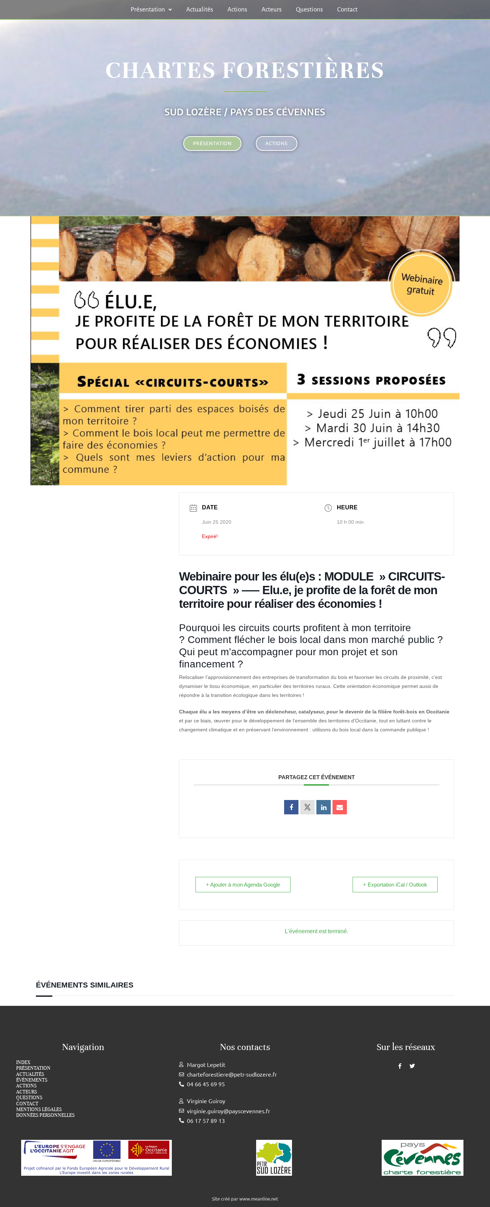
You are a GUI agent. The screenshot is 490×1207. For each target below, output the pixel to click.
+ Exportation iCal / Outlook (395, 885)
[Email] (340, 807)
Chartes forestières (245, 70)
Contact (347, 9)
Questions (309, 9)
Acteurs (272, 9)
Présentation (148, 9)
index (23, 1062)
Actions (237, 9)
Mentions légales (39, 1110)
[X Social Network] (307, 807)
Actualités (199, 9)
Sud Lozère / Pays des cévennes (245, 111)
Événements (31, 1080)
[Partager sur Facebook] (291, 807)
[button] (151, 9)
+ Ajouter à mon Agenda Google (243, 885)
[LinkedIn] (323, 807)
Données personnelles (45, 1115)
